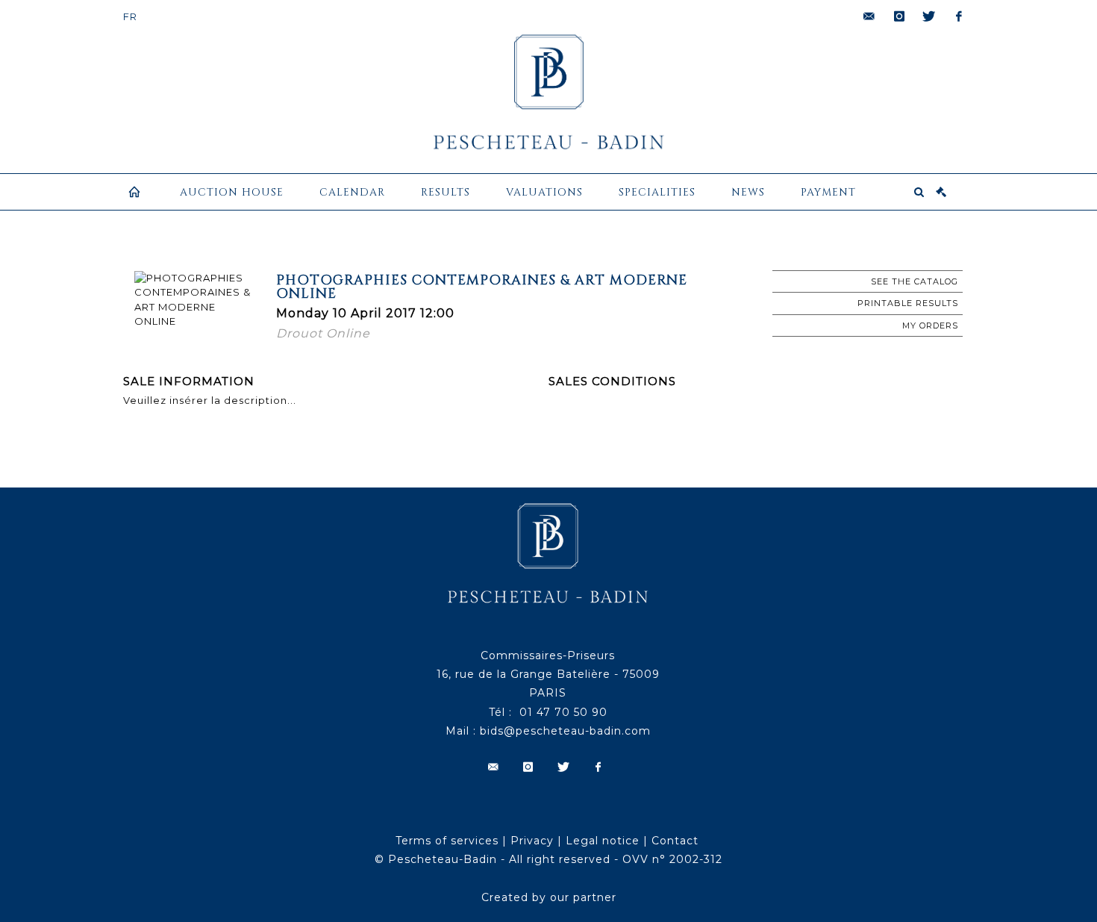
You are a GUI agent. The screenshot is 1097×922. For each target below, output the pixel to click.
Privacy (532, 840)
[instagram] (899, 16)
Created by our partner (548, 897)
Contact (674, 840)
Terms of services (447, 840)
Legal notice (603, 840)
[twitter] (929, 16)
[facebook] (959, 16)
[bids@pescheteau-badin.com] (869, 16)
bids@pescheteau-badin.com (565, 731)
